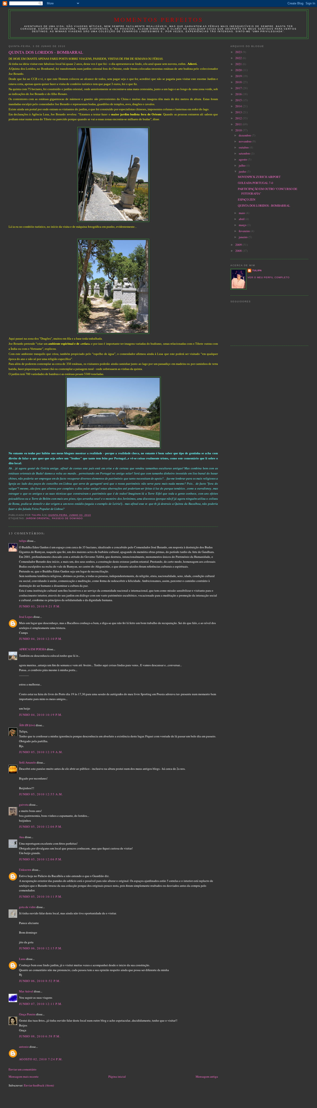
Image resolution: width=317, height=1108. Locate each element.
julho (242, 165)
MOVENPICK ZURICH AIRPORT (259, 177)
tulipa (22, 541)
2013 (239, 112)
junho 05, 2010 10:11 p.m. (40, 896)
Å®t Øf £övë (27, 725)
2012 (239, 118)
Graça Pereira (27, 1014)
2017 (239, 88)
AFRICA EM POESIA (32, 649)
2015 (239, 100)
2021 (239, 64)
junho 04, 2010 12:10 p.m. (40, 639)
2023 (239, 52)
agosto (243, 159)
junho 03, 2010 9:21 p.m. (39, 606)
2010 (239, 130)
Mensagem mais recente (24, 1076)
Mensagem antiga (207, 1076)
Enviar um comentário (22, 1069)
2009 (239, 245)
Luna (22, 959)
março (243, 225)
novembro (245, 141)
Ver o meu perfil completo (269, 277)
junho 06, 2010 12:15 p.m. (40, 948)
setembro (245, 153)
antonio (24, 1047)
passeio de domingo (67, 518)
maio (242, 213)
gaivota (24, 804)
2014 (239, 106)
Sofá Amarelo (27, 762)
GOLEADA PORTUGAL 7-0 (255, 183)
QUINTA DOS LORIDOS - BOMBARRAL (264, 205)
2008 (239, 251)
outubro (244, 147)
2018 (239, 82)
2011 (239, 124)
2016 (239, 94)
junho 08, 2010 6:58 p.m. (39, 1036)
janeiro (243, 237)
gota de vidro (27, 907)
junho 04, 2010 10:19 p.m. (40, 715)
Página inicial (117, 1076)
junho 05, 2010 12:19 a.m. (41, 752)
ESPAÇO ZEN (246, 199)
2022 (239, 58)
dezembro (245, 135)
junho (243, 171)
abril (242, 219)
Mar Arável (26, 991)
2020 (239, 70)
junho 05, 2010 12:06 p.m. (40, 826)
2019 (239, 76)
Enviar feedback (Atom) (39, 1085)
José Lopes (26, 617)
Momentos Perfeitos (158, 19)
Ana (21, 837)
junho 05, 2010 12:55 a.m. (41, 794)
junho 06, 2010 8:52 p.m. (39, 981)
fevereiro (245, 231)
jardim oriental (38, 518)
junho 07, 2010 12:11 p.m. (40, 1004)
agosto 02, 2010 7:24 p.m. (41, 1059)
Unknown (25, 870)
